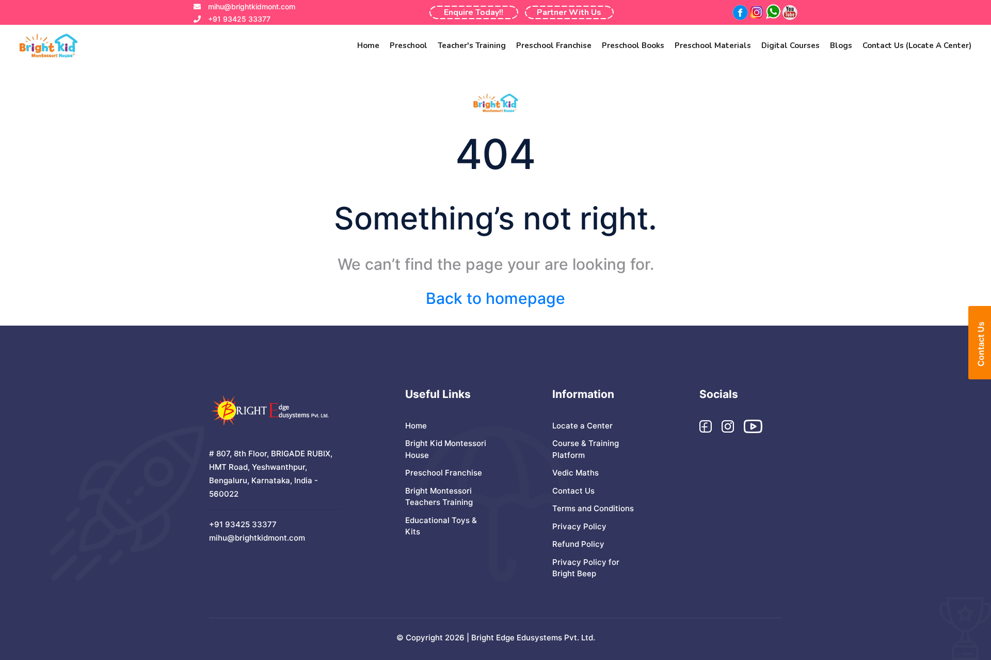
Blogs (841, 45)
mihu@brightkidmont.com (251, 6)
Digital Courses (790, 45)
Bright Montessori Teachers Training (439, 497)
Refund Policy (578, 544)
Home (368, 45)
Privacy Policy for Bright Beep (585, 568)
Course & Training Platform (585, 449)
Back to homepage (495, 298)
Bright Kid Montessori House (445, 449)
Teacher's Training (472, 45)
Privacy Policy (579, 526)
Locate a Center (582, 426)
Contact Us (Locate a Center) (916, 45)
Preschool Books (633, 45)
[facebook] (739, 13)
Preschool (408, 45)
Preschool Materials (713, 45)
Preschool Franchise (554, 45)
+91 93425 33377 (239, 18)
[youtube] (789, 13)
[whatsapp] (772, 13)
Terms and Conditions (593, 508)
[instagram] (756, 12)
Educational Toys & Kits (441, 526)
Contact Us (573, 491)
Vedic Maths (575, 473)
